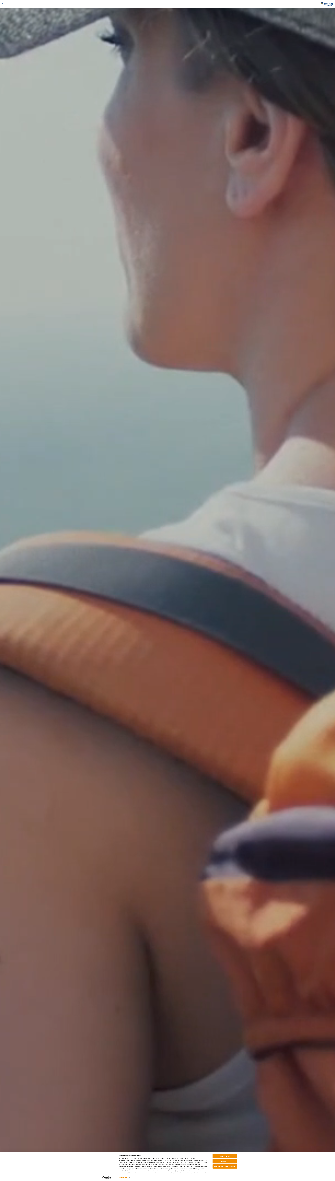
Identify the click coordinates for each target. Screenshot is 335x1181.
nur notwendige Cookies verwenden (225, 1166)
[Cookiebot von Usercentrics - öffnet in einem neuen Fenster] (107, 1177)
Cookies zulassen (224, 1156)
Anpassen (224, 1161)
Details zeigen (122, 1177)
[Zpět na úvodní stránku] (327, 4)
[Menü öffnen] (2, 3)
